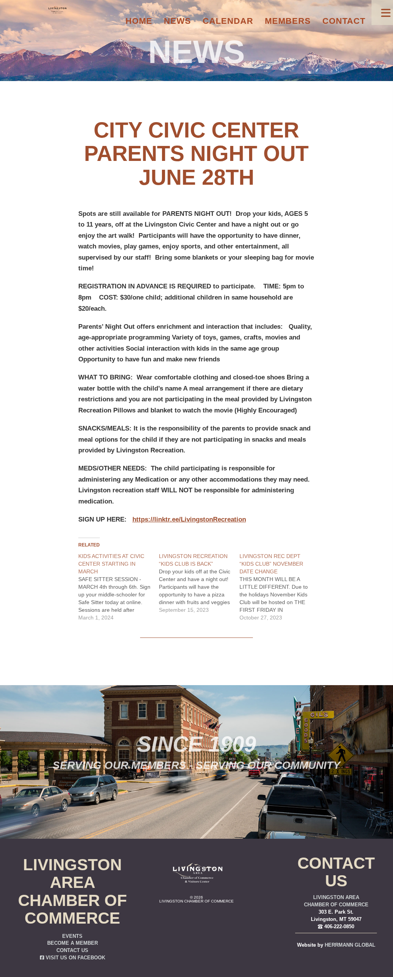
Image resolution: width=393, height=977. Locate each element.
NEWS (196, 52)
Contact (343, 21)
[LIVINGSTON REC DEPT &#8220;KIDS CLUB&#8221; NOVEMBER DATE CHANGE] (279, 586)
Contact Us (72, 950)
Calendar (228, 21)
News (177, 21)
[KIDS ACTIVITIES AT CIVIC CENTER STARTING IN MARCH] (118, 586)
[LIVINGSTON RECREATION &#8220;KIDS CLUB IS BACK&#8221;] (199, 583)
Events (72, 936)
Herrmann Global (350, 945)
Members (288, 21)
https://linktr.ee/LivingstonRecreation (189, 519)
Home (138, 21)
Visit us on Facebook (74, 957)
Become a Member (72, 943)
